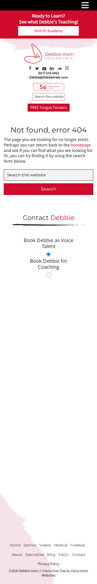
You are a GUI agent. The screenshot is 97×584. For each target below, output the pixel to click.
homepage (81, 145)
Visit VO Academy (48, 31)
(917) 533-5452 (48, 73)
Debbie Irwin (59, 54)
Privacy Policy (48, 564)
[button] (92, 5)
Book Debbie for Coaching (48, 264)
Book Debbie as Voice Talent (48, 243)
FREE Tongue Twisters (48, 107)
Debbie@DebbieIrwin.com (48, 77)
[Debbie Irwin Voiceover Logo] (33, 53)
